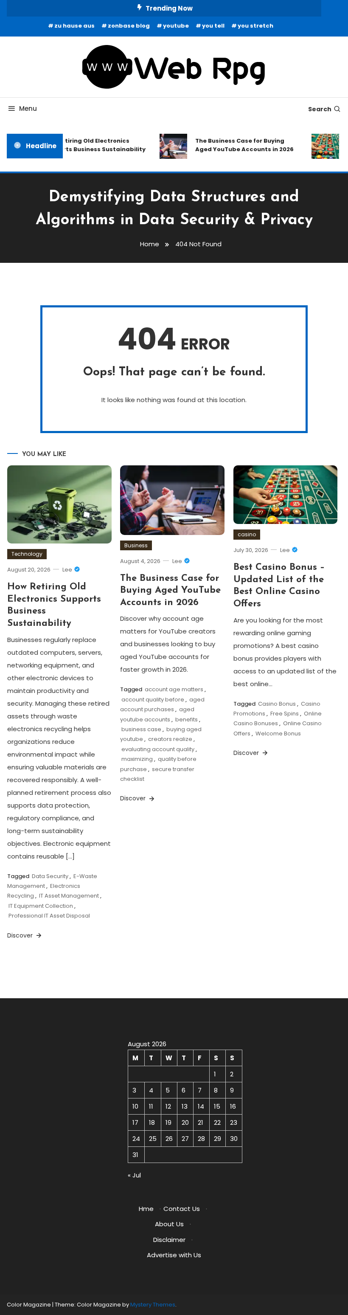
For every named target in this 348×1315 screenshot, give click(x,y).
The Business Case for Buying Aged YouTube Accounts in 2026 (240, 145)
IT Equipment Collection (40, 906)
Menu (28, 108)
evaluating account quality (157, 749)
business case (141, 729)
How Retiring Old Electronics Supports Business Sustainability (90, 145)
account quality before (152, 700)
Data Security (50, 876)
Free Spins (284, 714)
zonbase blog (129, 26)
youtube (176, 26)
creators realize (170, 739)
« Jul (134, 1175)
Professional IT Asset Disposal (49, 916)
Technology (26, 554)
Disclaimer (169, 1239)
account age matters (174, 689)
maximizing (137, 759)
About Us (169, 1223)
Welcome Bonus (278, 733)
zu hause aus (74, 26)
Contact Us (181, 1208)
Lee (67, 570)
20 (185, 1122)
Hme (146, 1208)
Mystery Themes (152, 1305)
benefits (186, 719)
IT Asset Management (69, 896)
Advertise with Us (174, 1254)
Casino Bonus (277, 704)
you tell (213, 26)
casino (247, 534)
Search (319, 109)
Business (136, 545)
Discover (20, 935)
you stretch (255, 26)
